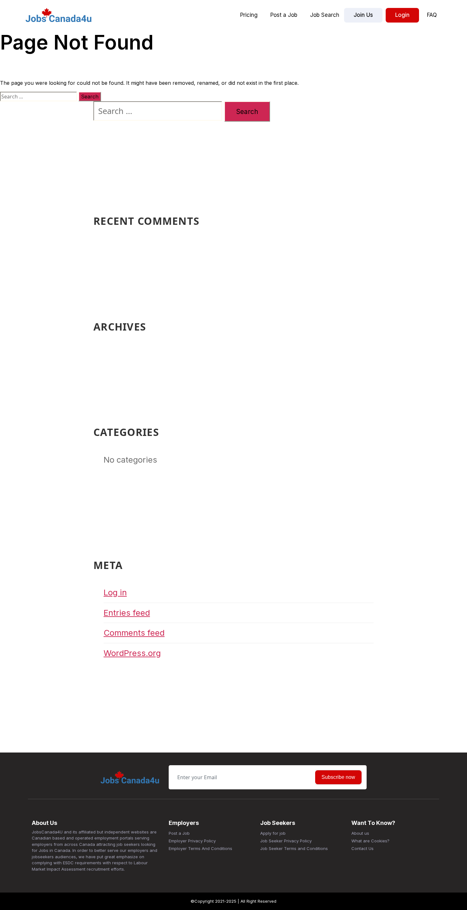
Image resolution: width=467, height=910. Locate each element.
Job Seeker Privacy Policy (286, 840)
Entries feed (127, 613)
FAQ (432, 15)
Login (402, 15)
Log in (115, 592)
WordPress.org (132, 653)
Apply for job (273, 833)
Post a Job (283, 15)
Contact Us (362, 848)
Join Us (363, 15)
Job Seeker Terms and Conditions (294, 848)
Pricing (249, 15)
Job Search (324, 15)
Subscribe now (338, 777)
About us (360, 833)
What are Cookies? (370, 840)
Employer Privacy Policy (192, 840)
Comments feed (134, 633)
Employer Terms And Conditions (200, 848)
